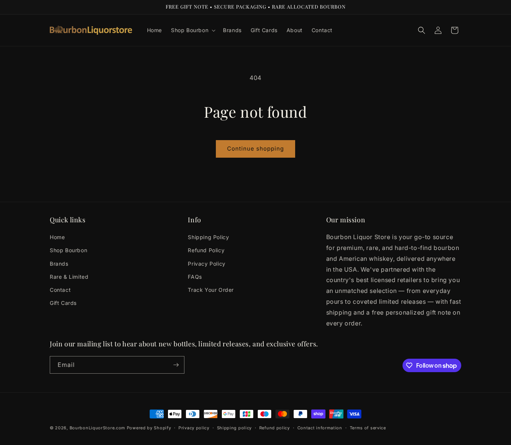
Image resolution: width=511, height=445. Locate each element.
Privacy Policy (206, 263)
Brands (59, 263)
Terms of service (368, 427)
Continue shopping (255, 148)
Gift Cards (63, 303)
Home (57, 237)
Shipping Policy (208, 237)
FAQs (195, 277)
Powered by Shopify (149, 427)
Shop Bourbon (68, 250)
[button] (192, 30)
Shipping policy (234, 427)
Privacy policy (193, 427)
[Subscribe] (176, 365)
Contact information (319, 427)
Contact (60, 290)
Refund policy (274, 427)
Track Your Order (211, 290)
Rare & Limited (69, 277)
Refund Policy (206, 250)
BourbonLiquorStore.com (97, 427)
